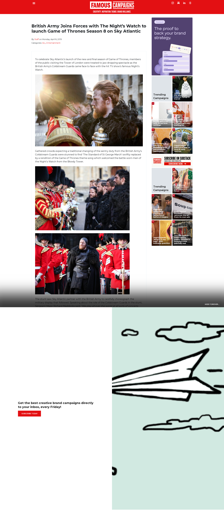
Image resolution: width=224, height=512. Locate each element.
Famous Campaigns (112, 7)
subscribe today (29, 414)
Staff (36, 39)
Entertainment (53, 43)
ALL (44, 43)
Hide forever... (212, 304)
